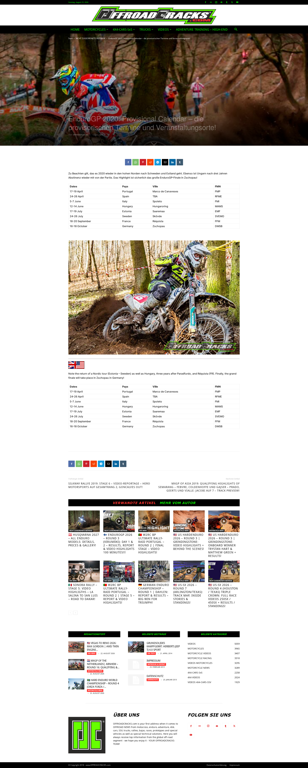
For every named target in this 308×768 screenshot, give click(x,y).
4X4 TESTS (151, 653)
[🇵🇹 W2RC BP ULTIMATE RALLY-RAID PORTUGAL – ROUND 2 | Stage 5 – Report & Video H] (119, 571)
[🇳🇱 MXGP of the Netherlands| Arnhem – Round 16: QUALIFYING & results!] (76, 664)
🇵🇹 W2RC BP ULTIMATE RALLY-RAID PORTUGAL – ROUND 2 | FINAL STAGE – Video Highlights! (151, 543)
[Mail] (221, 2)
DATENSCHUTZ (155, 676)
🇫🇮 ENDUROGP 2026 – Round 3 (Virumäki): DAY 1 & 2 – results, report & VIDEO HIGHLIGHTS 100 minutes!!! (118, 543)
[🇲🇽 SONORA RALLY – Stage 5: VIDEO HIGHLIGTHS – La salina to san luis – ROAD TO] (84, 571)
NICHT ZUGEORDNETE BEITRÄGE (90, 38)
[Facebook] (205, 2)
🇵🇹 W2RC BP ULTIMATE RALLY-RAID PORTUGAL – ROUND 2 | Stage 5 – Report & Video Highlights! (119, 593)
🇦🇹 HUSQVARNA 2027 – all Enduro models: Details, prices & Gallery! (83, 540)
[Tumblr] (226, 2)
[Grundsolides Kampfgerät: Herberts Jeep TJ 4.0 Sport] (136, 647)
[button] (236, 29)
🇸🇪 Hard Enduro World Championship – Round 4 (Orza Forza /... (103, 683)
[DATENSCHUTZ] (136, 680)
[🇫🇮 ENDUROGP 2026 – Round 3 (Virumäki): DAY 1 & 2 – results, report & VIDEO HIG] (119, 521)
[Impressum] (136, 664)
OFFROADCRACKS (80, 135)
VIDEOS (163, 29)
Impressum (153, 660)
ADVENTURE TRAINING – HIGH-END (202, 29)
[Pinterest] (143, 162)
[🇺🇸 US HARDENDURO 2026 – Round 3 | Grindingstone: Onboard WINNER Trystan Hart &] (224, 521)
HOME (75, 29)
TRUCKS (145, 29)
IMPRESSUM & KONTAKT (156, 664)
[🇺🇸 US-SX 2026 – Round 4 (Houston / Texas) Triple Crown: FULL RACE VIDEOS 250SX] (224, 571)
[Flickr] (210, 2)
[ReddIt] (150, 162)
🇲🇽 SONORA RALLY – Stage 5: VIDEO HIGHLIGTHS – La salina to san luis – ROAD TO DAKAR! (83, 592)
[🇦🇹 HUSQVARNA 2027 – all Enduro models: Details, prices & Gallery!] (84, 521)
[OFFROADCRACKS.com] (154, 15)
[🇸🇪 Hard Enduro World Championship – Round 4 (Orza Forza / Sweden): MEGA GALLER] (76, 683)
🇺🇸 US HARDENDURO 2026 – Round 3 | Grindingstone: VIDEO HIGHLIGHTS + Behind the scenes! (188, 542)
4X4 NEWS (143, 530)
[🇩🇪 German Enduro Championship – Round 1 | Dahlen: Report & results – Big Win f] (154, 571)
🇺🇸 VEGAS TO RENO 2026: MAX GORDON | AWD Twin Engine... (103, 646)
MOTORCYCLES (95, 29)
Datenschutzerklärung (217, 765)
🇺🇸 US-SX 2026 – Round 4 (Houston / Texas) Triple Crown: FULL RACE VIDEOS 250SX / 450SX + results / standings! (223, 595)
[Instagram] (216, 2)
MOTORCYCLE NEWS (181, 530)
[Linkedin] (172, 162)
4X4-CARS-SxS (122, 29)
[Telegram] (157, 162)
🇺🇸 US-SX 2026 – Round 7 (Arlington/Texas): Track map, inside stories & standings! (188, 593)
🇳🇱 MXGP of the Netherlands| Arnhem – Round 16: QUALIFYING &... (103, 664)
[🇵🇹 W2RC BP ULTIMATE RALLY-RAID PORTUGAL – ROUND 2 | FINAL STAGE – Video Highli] (154, 521)
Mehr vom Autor (178, 502)
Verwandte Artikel (134, 502)
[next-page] (75, 613)
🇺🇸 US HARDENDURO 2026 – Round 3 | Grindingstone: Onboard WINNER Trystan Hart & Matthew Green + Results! (223, 545)
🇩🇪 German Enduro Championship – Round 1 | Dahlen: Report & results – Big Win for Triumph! (153, 593)
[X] (232, 2)
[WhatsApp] (135, 162)
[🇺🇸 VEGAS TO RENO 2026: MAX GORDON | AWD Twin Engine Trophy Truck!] (76, 646)
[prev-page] (70, 613)
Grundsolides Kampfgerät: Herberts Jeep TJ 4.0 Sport (163, 646)
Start (70, 38)
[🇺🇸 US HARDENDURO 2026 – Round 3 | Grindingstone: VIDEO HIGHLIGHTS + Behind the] (189, 521)
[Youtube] (237, 2)
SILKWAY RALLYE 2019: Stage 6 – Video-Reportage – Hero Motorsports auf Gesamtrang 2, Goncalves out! (109, 485)
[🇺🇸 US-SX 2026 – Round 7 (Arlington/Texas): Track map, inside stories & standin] (189, 571)
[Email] (165, 162)
